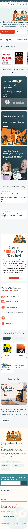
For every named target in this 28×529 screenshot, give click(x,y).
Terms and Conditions (5, 523)
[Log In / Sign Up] (23, 4)
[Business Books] (6, 58)
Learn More (14, 278)
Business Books (6, 69)
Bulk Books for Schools (18, 465)
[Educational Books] (19, 58)
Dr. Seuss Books (5, 465)
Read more (6, 420)
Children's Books (5, 469)
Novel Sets (16, 462)
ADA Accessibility (24, 523)
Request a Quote (21, 31)
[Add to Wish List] (11, 344)
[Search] (21, 4)
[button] (12, 72)
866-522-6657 (9, 511)
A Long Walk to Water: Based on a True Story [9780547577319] (20, 362)
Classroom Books (6, 462)
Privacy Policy (15, 523)
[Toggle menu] (1, 4)
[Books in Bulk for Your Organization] (14, 14)
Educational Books (19, 69)
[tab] (7, 338)
